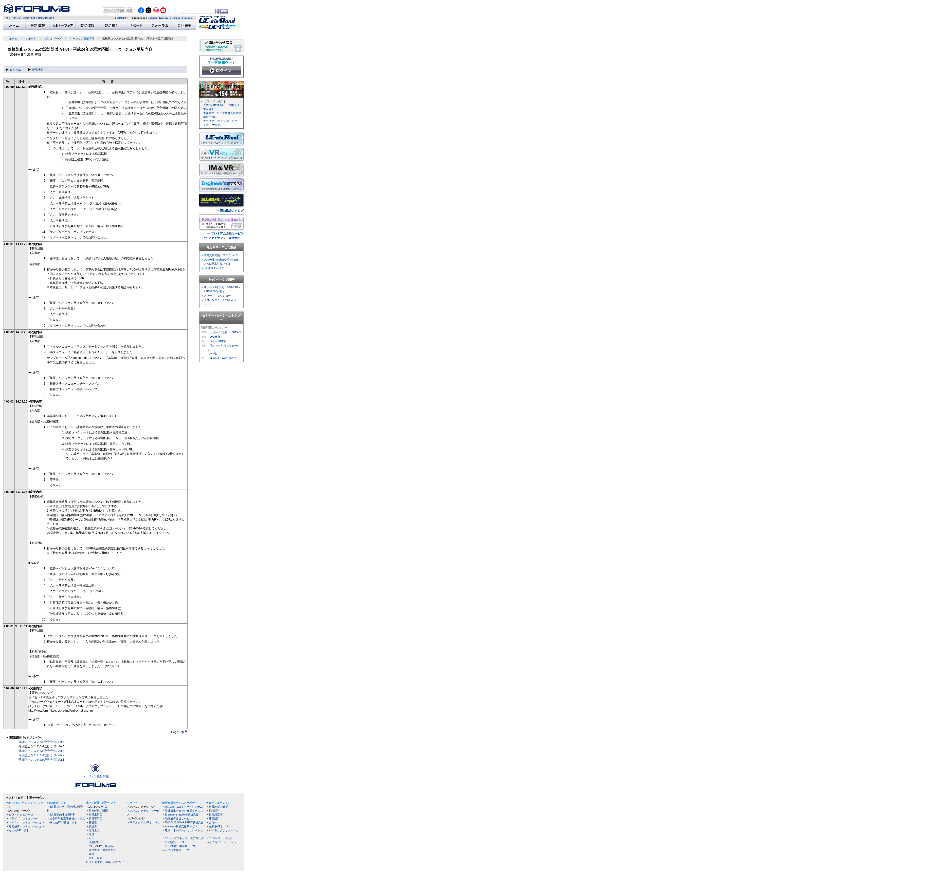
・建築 (90, 854)
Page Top (178, 732)
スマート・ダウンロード (219, 295)
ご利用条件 (29, 18)
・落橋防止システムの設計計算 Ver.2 (40, 755)
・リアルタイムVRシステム (144, 822)
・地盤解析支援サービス (177, 818)
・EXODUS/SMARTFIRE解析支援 (182, 822)
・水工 (90, 838)
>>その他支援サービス (176, 850)
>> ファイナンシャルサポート (224, 238)
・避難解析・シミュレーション (25, 826)
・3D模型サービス (173, 842)
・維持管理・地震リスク (101, 850)
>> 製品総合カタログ (230, 210)
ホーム (13, 38)
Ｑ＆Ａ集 (15, 70)
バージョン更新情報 (82, 38)
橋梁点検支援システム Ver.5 (220, 255)
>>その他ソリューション (221, 842)
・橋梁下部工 (94, 818)
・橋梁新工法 (214, 814)
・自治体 (211, 822)
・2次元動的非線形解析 (61, 814)
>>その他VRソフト (17, 830)
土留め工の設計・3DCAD (225, 332)
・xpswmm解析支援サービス (180, 826)
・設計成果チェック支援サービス (182, 810)
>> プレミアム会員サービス (225, 233)
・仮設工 (91, 826)
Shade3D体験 (218, 341)
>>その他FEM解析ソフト (62, 822)
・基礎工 (91, 822)
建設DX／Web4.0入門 (223, 357)
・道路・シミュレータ (19, 814)
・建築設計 (213, 818)
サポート (30, 38)
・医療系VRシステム (219, 826)
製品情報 (38, 70)
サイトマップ (13, 18)
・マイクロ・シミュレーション (25, 822)
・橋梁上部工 (94, 814)
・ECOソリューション (220, 838)
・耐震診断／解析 (217, 806)
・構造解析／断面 (97, 810)
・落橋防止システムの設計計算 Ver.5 (40, 742)
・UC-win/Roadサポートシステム (182, 806)
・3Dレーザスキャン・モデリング (183, 838)
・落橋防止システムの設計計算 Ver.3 (40, 751)
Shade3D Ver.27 (213, 268)
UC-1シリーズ (53, 38)
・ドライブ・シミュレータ (22, 818)
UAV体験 (215, 336)
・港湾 (90, 834)
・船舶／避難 (94, 857)
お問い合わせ (44, 18)
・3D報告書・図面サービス (179, 846)
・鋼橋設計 (213, 810)
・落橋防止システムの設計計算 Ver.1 (40, 759)
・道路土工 (93, 830)
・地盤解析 (93, 842)
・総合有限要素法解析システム (66, 818)
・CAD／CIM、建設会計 (101, 846)
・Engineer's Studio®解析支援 (180, 814)
